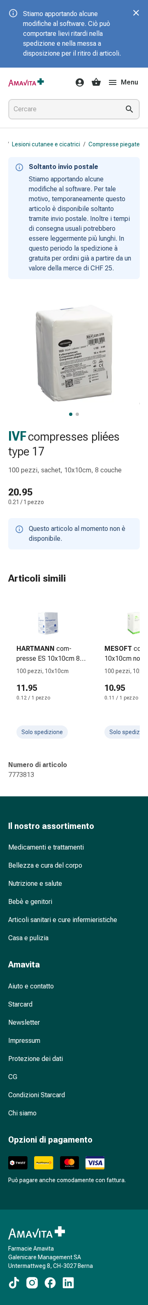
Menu (129, 82)
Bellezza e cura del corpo (45, 865)
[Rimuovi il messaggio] (136, 13)
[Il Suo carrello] (96, 82)
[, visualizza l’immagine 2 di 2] (77, 414)
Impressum (24, 1040)
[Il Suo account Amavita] (77, 82)
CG (12, 1077)
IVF (17, 436)
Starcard (20, 1004)
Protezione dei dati (35, 1059)
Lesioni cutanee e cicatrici (46, 144)
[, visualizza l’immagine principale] (70, 414)
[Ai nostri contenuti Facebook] (50, 1283)
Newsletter (24, 1022)
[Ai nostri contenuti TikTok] (14, 1283)
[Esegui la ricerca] (129, 109)
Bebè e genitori (30, 902)
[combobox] (62, 109)
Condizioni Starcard (36, 1095)
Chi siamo (22, 1113)
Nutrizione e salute (35, 883)
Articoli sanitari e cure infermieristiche (62, 920)
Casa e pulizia (28, 938)
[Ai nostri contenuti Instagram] (32, 1283)
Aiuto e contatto (31, 986)
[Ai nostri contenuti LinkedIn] (68, 1283)
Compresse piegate (114, 144)
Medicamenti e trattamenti (46, 847)
